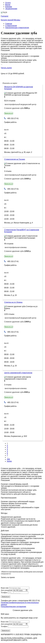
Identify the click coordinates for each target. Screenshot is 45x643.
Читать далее (6, 68)
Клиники (8, 7)
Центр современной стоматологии (18, 373)
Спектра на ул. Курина (13, 302)
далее (9, 461)
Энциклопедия (11, 9)
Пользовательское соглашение (13, 606)
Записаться (9, 113)
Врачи (7, 5)
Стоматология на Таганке (14, 159)
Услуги (8, 3)
